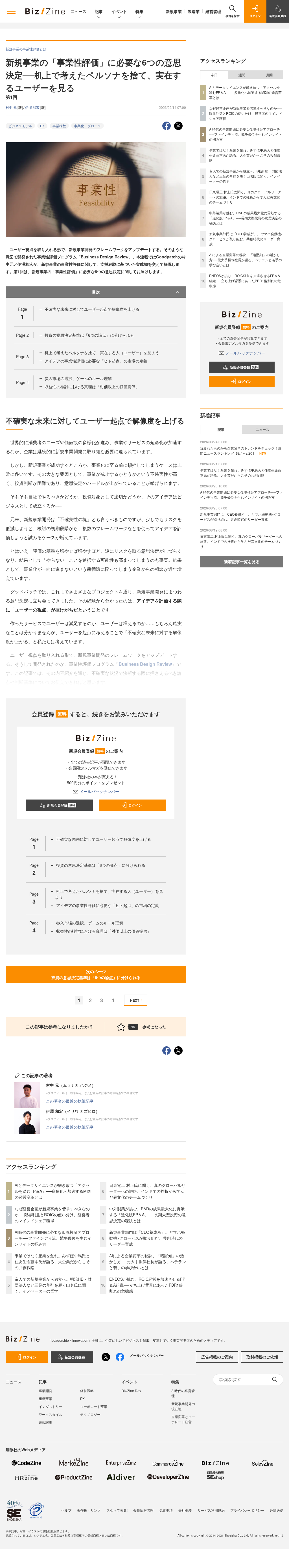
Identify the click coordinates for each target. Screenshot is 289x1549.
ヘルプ (66, 1510)
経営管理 (213, 11)
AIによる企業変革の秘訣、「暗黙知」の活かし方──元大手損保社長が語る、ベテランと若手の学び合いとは (147, 1261)
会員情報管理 (143, 1510)
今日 (214, 74)
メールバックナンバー (99, 791)
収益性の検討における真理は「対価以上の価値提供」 (92, 386)
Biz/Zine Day (131, 1390)
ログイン (135, 805)
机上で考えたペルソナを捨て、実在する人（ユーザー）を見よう (102, 352)
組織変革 (45, 1398)
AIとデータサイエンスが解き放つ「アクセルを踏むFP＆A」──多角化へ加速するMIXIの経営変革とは (53, 1191)
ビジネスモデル (20, 125)
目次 (96, 292)
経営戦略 (87, 1390)
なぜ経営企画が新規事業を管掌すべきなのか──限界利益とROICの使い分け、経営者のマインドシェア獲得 (52, 1214)
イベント (119, 11)
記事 (99, 11)
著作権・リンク (89, 1510)
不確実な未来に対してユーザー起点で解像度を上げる (92, 309)
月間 (269, 74)
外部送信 (276, 1510)
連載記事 (45, 1422)
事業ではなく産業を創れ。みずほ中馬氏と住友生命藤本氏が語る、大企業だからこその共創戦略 (52, 1261)
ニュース (78, 11)
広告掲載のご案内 (217, 1357)
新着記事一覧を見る (242, 561)
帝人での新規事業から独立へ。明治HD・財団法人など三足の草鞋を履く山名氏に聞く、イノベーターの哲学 (53, 1285)
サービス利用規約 (211, 1510)
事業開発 (45, 1390)
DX (42, 125)
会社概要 (185, 1510)
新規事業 (174, 11)
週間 (241, 74)
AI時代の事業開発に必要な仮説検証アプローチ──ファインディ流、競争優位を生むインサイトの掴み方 (53, 1238)
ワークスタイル (50, 1414)
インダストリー (50, 1406)
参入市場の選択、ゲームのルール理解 (78, 378)
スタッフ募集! (117, 1510)
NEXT (134, 1000)
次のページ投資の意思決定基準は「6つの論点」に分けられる (96, 974)
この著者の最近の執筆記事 (69, 1101)
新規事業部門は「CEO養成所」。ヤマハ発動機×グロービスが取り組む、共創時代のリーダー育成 (147, 1238)
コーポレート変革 (93, 1406)
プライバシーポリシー (247, 1510)
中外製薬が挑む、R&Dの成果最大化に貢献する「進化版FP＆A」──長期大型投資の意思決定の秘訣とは (147, 1214)
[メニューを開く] (11, 11)
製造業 (194, 11)
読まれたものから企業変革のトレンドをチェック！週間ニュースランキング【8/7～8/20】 (240, 450)
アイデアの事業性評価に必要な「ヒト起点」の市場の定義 (96, 361)
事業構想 (59, 125)
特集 (139, 11)
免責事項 (166, 1510)
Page (22, 335)
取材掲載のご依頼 (262, 1357)
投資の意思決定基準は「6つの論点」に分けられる (89, 335)
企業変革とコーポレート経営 (183, 1419)
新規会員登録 (61, 805)
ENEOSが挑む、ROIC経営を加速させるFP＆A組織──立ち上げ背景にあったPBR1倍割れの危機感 (147, 1285)
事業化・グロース (87, 125)
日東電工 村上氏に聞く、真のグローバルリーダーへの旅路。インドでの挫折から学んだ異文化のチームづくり (147, 1191)
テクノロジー (90, 1414)
